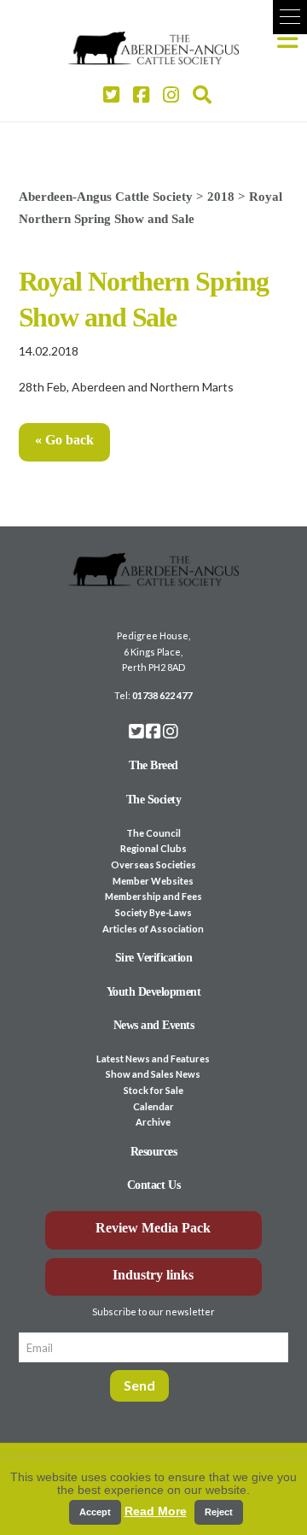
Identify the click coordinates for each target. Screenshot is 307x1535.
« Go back (64, 439)
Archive (153, 1121)
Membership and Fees (153, 896)
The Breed (153, 765)
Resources (153, 1151)
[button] (290, 17)
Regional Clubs (153, 848)
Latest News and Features (153, 1058)
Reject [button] (219, 1512)
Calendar (153, 1106)
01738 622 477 (162, 695)
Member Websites (153, 880)
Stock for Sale (153, 1090)
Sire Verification (154, 957)
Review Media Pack (153, 1227)
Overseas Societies (153, 864)
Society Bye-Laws (153, 912)
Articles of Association (153, 928)
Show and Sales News (153, 1073)
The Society (154, 799)
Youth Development (154, 991)
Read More (156, 1511)
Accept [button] (95, 1512)
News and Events (153, 1025)
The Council (153, 832)
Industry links (153, 1274)
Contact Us (153, 1185)
